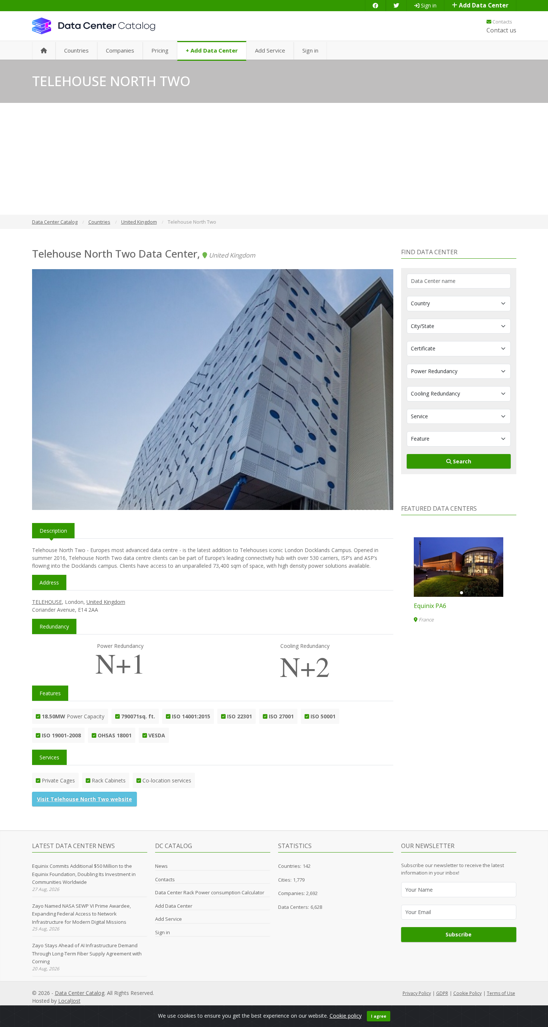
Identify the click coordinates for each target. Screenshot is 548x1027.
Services (49, 757)
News (161, 866)
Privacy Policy (417, 993)
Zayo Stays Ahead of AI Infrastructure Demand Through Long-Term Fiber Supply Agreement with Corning (87, 953)
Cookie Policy (467, 993)
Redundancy (54, 626)
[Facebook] (375, 5)
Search (461, 461)
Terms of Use (501, 993)
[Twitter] (396, 5)
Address (49, 582)
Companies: (292, 893)
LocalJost (69, 1000)
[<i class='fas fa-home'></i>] (44, 51)
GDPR (442, 993)
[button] (455, 592)
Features (50, 693)
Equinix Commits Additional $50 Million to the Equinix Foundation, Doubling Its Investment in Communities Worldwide (84, 874)
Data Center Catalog (79, 992)
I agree (378, 1016)
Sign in (428, 5)
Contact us (501, 30)
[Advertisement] (274, 159)
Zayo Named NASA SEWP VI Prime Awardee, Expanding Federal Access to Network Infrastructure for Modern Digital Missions (81, 913)
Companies (120, 50)
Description (53, 530)
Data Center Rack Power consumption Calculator (209, 892)
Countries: (289, 866)
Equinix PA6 (430, 606)
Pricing (160, 50)
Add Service (270, 50)
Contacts (501, 21)
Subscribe (458, 934)
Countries (76, 50)
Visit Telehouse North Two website (84, 799)
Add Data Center (482, 5)
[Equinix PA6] (458, 567)
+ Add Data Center (212, 50)
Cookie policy (346, 1015)
